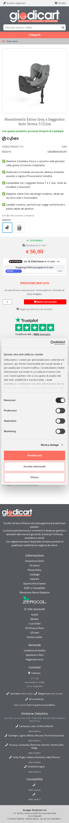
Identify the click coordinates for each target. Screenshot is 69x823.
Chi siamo (34, 565)
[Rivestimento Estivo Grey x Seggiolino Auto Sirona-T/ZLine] (7, 228)
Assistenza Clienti (34, 561)
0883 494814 (34, 731)
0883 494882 (34, 753)
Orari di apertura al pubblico (41, 705)
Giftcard (34, 632)
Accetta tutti (34, 455)
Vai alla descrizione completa (18, 215)
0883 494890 (57, 693)
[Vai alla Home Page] (3, 41)
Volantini (34, 579)
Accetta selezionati (34, 466)
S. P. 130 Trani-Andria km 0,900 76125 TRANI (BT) (35, 682)
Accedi (15, 3)
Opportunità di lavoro (34, 583)
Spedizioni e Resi (34, 655)
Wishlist (34, 619)
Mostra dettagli (50, 444)
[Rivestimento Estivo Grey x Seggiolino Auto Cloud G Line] (19, 228)
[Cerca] (62, 27)
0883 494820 (34, 790)
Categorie (35, 34)
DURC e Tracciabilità (34, 588)
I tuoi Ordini (35, 623)
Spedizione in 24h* (36, 245)
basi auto (12, 41)
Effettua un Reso (34, 628)
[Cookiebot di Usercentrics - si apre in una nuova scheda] (50, 343)
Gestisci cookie (34, 637)
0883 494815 (34, 740)
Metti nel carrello (47, 302)
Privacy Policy (34, 570)
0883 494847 (28, 693)
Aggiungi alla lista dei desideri (36, 309)
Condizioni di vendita (34, 650)
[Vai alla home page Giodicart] (34, 16)
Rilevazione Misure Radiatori (35, 592)
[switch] (60, 410)
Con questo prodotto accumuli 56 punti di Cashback (32, 131)
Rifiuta (34, 477)
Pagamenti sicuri (34, 659)
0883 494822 (34, 799)
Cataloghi (35, 574)
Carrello (61, 3)
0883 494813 (34, 771)
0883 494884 (34, 762)
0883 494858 (20, 705)
